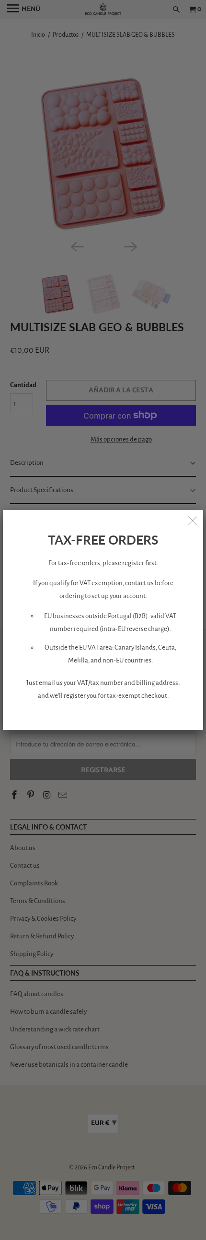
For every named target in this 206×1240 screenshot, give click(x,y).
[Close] (192, 520)
